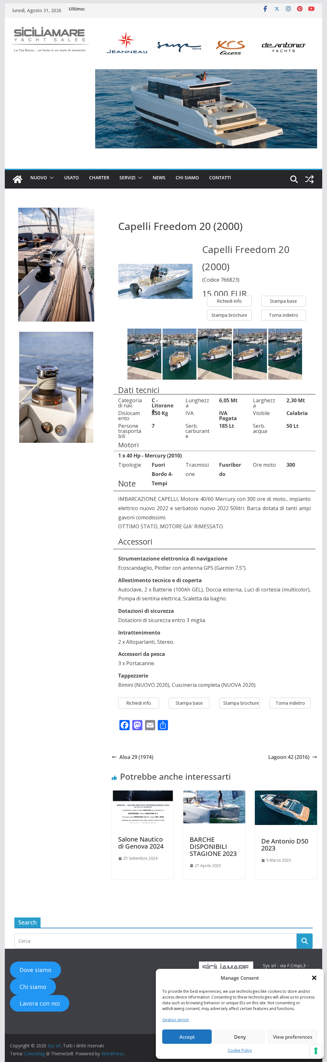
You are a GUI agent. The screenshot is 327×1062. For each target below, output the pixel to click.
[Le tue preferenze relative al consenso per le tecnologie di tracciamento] (316, 1051)
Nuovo (38, 178)
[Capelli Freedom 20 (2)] (215, 353)
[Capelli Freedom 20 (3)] (250, 353)
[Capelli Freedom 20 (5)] (179, 353)
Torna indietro (283, 315)
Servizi (127, 178)
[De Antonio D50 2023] (286, 807)
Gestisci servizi (175, 1019)
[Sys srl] (17, 179)
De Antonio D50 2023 (284, 844)
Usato (71, 178)
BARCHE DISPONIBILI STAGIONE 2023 (213, 846)
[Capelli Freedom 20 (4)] (285, 353)
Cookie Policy (240, 1050)
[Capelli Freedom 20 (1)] (144, 353)
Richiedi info (229, 301)
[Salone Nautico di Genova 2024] (143, 806)
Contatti (220, 178)
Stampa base (283, 301)
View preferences (292, 1037)
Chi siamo (187, 178)
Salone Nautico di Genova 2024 (141, 842)
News (159, 178)
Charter (99, 178)
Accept (187, 1037)
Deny (240, 1037)
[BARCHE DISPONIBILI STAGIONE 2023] (214, 806)
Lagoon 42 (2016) (288, 757)
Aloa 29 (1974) (136, 757)
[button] (314, 978)
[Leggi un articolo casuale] (309, 179)
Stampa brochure (229, 315)
